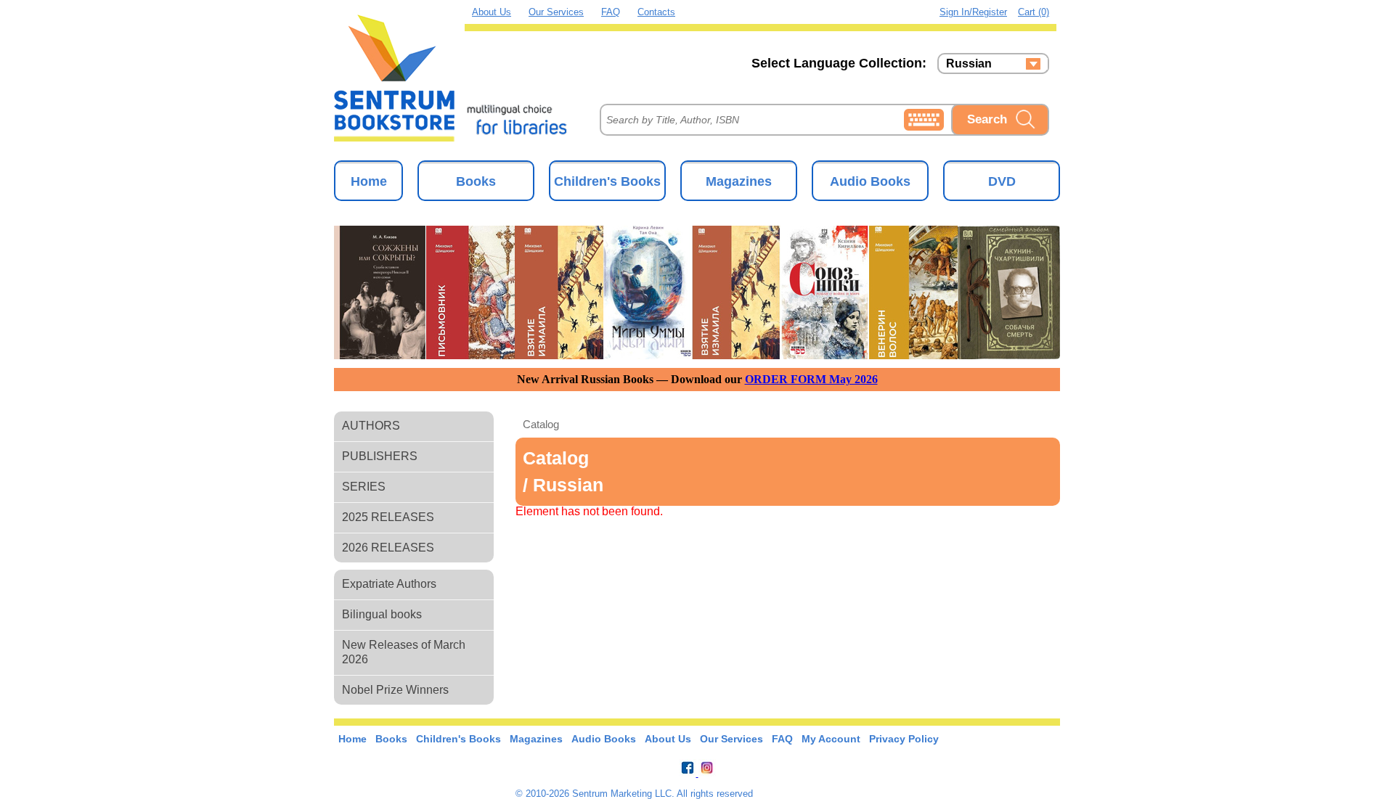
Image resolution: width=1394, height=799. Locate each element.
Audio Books (870, 181)
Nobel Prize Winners (395, 690)
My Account (831, 739)
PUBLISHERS (379, 456)
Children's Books (607, 181)
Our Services (556, 12)
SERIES (364, 486)
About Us (491, 12)
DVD (1002, 181)
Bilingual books (382, 614)
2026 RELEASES (388, 547)
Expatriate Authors (389, 584)
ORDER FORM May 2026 (811, 379)
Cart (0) (1033, 12)
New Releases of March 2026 (403, 652)
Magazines (739, 181)
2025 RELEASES (388, 517)
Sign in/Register (973, 12)
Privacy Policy (904, 739)
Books (476, 181)
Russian (969, 64)
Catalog (541, 424)
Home (369, 181)
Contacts (656, 12)
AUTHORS (371, 425)
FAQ (610, 12)
